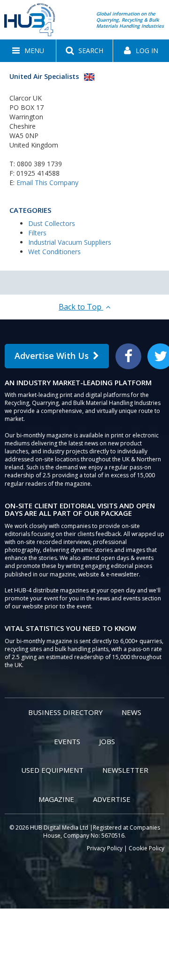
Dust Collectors (51, 223)
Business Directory (65, 712)
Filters (37, 232)
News (131, 712)
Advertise (112, 799)
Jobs (107, 741)
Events (67, 741)
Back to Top (81, 307)
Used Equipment (52, 770)
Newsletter (125, 770)
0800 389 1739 (39, 163)
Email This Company (47, 182)
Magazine (56, 799)
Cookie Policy (146, 848)
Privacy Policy (105, 848)
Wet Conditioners (54, 251)
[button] (28, 50)
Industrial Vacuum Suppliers (69, 242)
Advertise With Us (52, 355)
